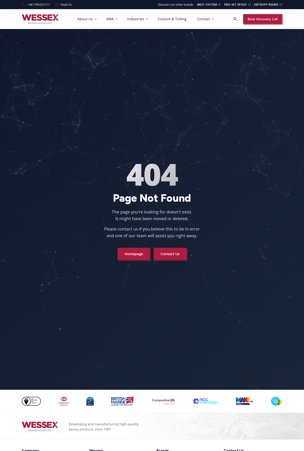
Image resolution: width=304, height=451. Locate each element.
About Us (85, 19)
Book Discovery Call (263, 19)
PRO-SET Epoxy (237, 4)
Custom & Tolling (172, 19)
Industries (135, 19)
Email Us (63, 5)
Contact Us (170, 253)
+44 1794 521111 (36, 5)
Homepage (134, 253)
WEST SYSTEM (209, 4)
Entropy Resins (268, 4)
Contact (203, 19)
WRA (110, 19)
